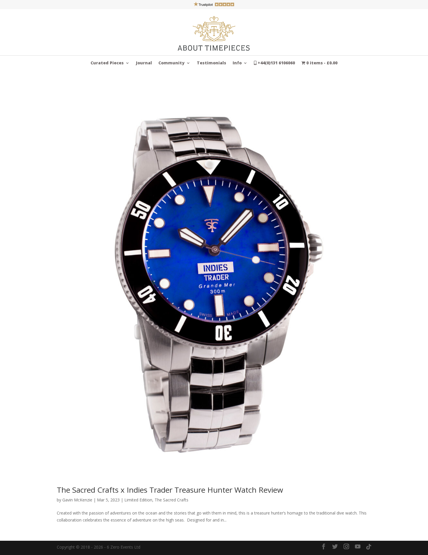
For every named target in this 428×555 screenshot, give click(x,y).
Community (171, 63)
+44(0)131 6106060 (276, 63)
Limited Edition (138, 500)
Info (237, 63)
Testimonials (211, 63)
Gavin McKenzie (77, 500)
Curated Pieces (107, 63)
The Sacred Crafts (171, 500)
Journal (144, 63)
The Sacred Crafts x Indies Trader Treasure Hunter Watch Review (170, 490)
